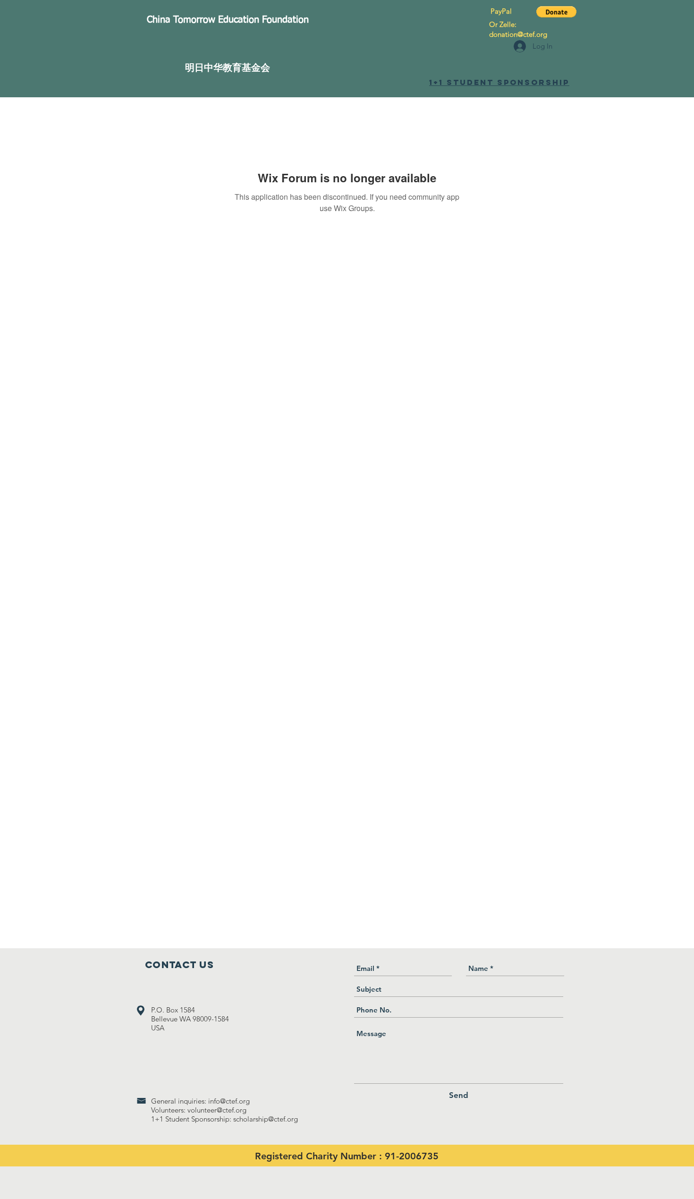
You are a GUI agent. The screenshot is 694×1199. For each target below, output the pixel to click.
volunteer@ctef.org (216, 1109)
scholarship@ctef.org (265, 1118)
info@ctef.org (229, 1101)
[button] (556, 11)
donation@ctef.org (518, 34)
